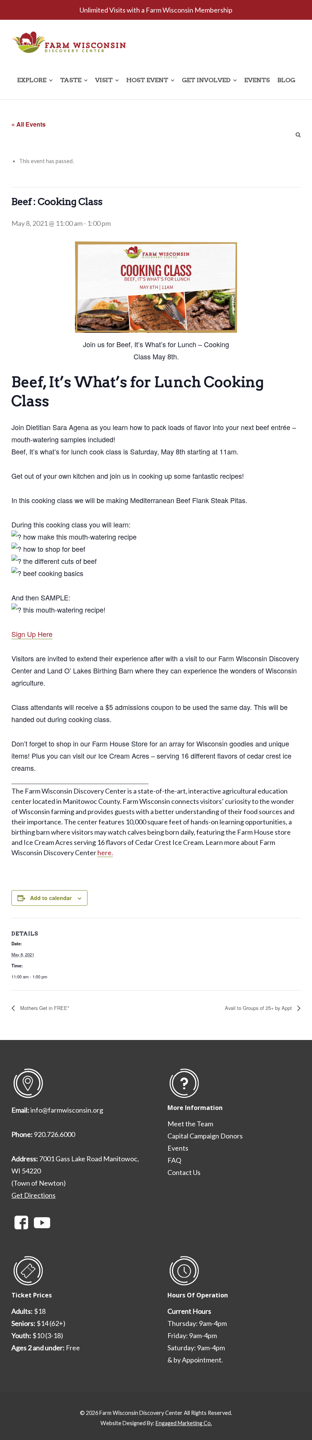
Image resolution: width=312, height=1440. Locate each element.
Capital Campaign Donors (205, 1136)
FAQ (174, 1160)
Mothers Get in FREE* (44, 1007)
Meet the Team (190, 1123)
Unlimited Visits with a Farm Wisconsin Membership (156, 10)
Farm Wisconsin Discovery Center (141, 1413)
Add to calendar (51, 898)
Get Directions (33, 1195)
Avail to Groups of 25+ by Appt (259, 1007)
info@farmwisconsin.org (66, 1110)
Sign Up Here (32, 634)
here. (105, 852)
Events (177, 1148)
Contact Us (184, 1172)
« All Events (28, 124)
